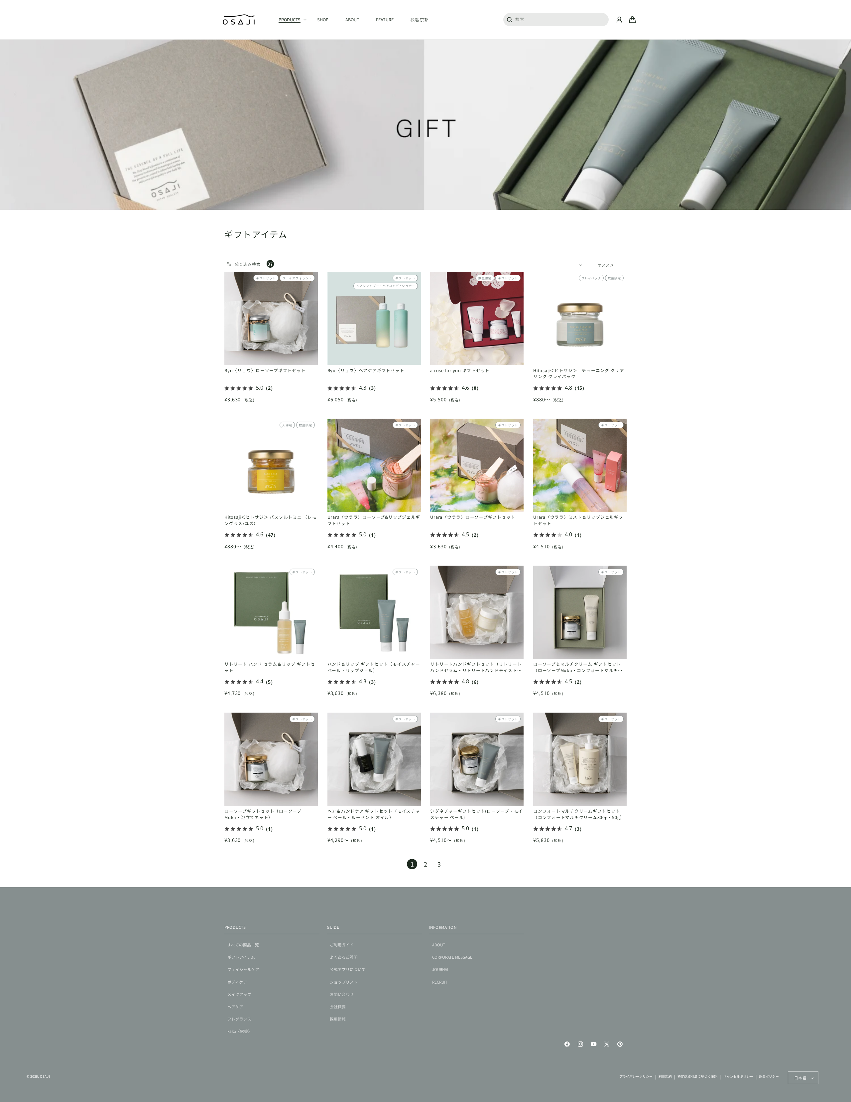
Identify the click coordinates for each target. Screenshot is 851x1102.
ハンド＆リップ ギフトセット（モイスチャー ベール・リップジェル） (373, 667)
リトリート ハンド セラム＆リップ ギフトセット (269, 667)
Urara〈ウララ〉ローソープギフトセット (472, 517)
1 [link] (412, 864)
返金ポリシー (769, 1076)
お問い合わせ (342, 994)
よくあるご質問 (344, 957)
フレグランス (239, 1019)
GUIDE (333, 927)
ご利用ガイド (342, 944)
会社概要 (338, 1006)
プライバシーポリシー (636, 1076)
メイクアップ (239, 994)
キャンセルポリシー (738, 1076)
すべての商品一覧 (243, 944)
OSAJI (45, 1076)
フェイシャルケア (243, 969)
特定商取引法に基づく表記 (697, 1076)
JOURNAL (440, 969)
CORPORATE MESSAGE (452, 957)
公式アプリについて (348, 969)
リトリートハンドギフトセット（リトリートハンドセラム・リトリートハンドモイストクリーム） (476, 667)
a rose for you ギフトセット (460, 370)
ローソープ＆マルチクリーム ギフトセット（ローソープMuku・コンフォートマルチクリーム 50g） (578, 667)
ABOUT (438, 944)
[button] (289, 19)
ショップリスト (344, 982)
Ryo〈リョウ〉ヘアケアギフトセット (366, 370)
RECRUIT (439, 982)
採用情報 (338, 1019)
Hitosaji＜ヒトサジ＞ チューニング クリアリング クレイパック (578, 373)
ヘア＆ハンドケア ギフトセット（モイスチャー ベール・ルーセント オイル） (373, 814)
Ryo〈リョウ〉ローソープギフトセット (264, 370)
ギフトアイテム (241, 957)
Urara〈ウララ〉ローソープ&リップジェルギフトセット (373, 520)
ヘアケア (235, 1006)
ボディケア (237, 982)
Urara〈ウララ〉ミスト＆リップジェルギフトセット (578, 520)
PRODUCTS (235, 927)
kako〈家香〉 (239, 1031)
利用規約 (665, 1076)
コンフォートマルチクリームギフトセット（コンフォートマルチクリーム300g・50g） (578, 814)
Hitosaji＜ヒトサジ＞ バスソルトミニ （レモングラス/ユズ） (270, 520)
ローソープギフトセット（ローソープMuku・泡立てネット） (263, 814)
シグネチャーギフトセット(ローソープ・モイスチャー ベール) (476, 814)
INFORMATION (443, 927)
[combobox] (556, 19)
